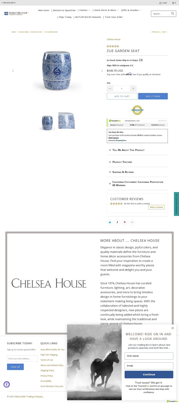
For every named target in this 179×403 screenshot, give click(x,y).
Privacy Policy (47, 375)
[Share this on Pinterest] (125, 222)
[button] (83, 10)
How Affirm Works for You (52, 349)
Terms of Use (47, 360)
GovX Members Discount (52, 386)
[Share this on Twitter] (110, 222)
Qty (108, 83)
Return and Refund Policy (52, 365)
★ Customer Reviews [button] (176, 204)
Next (164, 32)
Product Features (122, 161)
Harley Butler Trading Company (28, 396)
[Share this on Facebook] (117, 222)
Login (164, 3)
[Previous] (13, 71)
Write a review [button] (156, 207)
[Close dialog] (172, 328)
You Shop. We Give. (116, 132)
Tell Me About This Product (128, 150)
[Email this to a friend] (132, 222)
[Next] (102, 71)
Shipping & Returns (123, 172)
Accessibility (46, 381)
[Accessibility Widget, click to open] (6, 384)
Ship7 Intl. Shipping (49, 354)
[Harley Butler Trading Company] (16, 14)
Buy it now (153, 96)
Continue (149, 374)
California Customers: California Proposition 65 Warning (137, 183)
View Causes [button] (113, 138)
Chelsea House (113, 39)
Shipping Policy (47, 370)
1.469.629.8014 (8, 3)
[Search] (172, 14)
